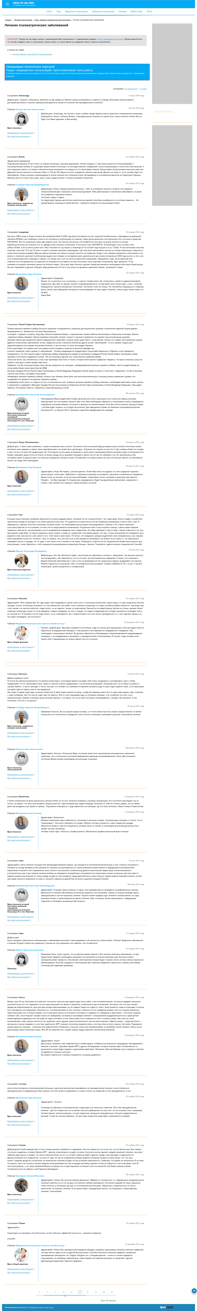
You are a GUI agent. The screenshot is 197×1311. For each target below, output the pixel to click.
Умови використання (14, 1307)
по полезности (130, 89)
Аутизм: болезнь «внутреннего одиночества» (32, 54)
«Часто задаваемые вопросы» (110, 39)
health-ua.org (24, 3)
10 (104, 1292)
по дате (143, 89)
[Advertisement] (172, 63)
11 (112, 1292)
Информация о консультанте (20, 133)
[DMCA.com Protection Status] (166, 1308)
